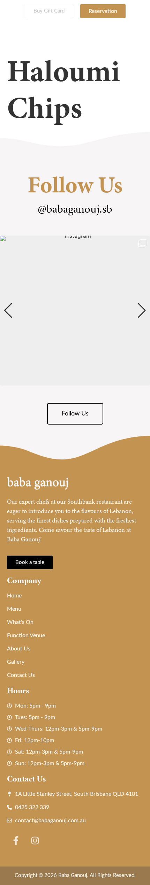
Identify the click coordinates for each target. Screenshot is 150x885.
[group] (75, 311)
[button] (75, 380)
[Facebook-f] (15, 840)
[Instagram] (35, 840)
